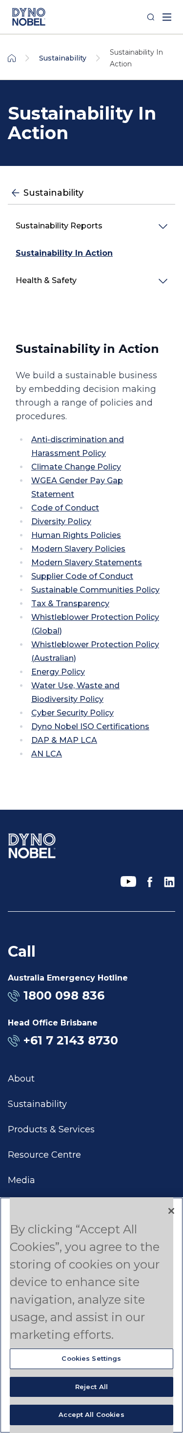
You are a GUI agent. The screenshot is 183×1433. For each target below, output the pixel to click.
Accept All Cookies (91, 1414)
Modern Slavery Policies (78, 548)
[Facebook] (150, 882)
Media (21, 1180)
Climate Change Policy (76, 466)
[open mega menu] (167, 17)
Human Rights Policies (76, 535)
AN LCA (46, 753)
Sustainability (37, 1104)
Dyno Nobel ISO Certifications (90, 726)
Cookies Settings (91, 1358)
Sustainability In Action (64, 253)
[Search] (151, 17)
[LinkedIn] (169, 882)
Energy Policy (58, 671)
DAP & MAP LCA (64, 740)
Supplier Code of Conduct (82, 576)
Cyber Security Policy (72, 712)
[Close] (171, 1211)
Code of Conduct (65, 507)
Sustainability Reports (59, 225)
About (21, 1078)
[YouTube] (128, 882)
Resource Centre (44, 1154)
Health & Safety (46, 280)
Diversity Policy (61, 521)
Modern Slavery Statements (86, 562)
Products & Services (51, 1129)
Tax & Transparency (70, 603)
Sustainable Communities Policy (95, 589)
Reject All (91, 1387)
